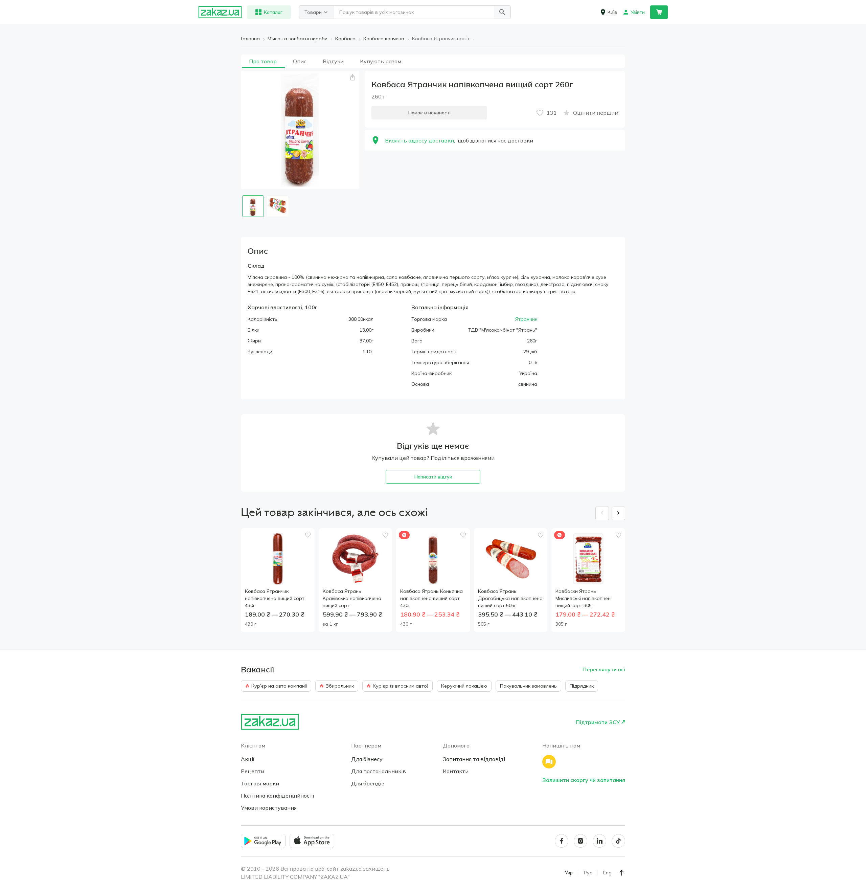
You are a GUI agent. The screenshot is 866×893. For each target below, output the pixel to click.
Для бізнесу (367, 759)
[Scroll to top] (621, 872)
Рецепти (252, 771)
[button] (502, 12)
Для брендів (368, 783)
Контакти (456, 771)
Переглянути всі (604, 669)
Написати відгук (433, 477)
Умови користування (269, 807)
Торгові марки (260, 783)
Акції (247, 759)
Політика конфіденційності (277, 795)
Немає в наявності (429, 113)
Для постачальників (378, 771)
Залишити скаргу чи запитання (583, 780)
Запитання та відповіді (474, 759)
